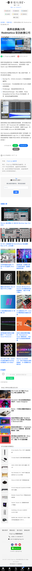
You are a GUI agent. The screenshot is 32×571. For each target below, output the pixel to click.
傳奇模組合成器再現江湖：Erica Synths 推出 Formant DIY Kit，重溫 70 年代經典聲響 (20, 437)
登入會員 (10, 378)
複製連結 (16, 149)
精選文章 (8, 10)
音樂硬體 (25, 10)
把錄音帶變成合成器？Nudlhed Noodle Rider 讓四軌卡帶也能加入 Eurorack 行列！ (21, 419)
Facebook (23, 145)
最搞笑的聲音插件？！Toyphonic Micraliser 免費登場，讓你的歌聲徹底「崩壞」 (21, 428)
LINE (15, 145)
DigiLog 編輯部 (10, 56)
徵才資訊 (19, 530)
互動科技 (24, 14)
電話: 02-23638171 (16, 7)
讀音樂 (3, 22)
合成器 (8, 14)
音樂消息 (16, 14)
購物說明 (27, 530)
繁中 (15, 5)
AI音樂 (16, 17)
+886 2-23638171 (16, 536)
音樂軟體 (16, 10)
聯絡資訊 (12, 530)
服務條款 (20, 564)
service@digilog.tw (17, 539)
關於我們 (5, 530)
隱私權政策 (13, 564)
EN (18, 5)
